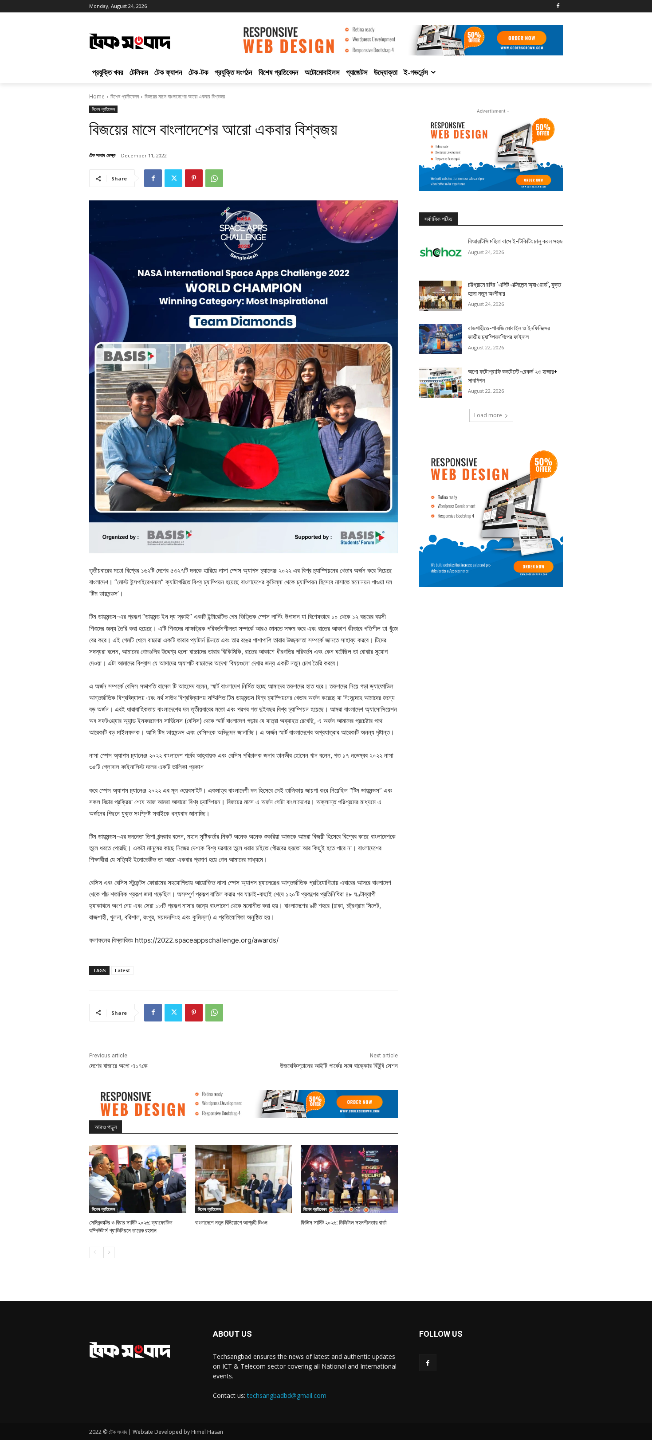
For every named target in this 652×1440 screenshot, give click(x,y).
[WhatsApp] (214, 178)
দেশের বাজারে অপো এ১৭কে (118, 1066)
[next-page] (108, 1252)
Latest (122, 970)
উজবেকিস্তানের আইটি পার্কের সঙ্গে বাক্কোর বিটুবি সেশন (339, 1066)
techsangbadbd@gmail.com (286, 1395)
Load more (488, 415)
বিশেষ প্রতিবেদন (124, 96)
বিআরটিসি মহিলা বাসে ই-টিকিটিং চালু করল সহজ (515, 241)
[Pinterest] (194, 178)
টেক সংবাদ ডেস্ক (102, 155)
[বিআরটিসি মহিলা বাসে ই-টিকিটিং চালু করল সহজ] (440, 252)
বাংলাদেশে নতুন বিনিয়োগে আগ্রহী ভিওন (231, 1222)
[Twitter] (173, 178)
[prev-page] (94, 1252)
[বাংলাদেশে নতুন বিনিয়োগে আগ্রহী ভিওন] (243, 1179)
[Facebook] (558, 6)
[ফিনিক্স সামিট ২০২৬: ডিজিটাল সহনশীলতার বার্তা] (349, 1179)
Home (97, 96)
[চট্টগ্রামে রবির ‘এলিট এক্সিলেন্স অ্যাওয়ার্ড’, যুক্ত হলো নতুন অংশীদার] (440, 296)
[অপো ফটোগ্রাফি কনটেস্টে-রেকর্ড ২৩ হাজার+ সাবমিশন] (440, 383)
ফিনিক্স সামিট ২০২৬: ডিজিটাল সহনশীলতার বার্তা (344, 1222)
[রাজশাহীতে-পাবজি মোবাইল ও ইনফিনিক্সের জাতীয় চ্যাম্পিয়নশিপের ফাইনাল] (440, 339)
